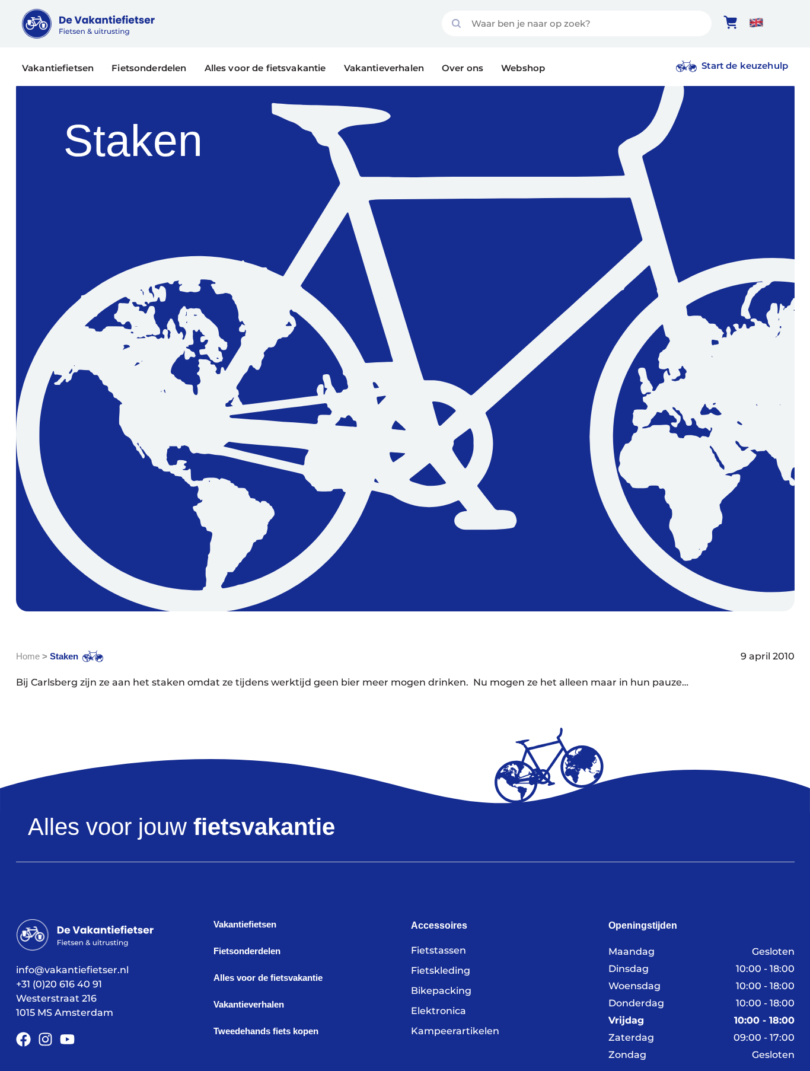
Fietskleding (440, 970)
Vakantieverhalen (384, 68)
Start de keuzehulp (744, 65)
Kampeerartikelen (455, 1031)
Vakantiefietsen (58, 68)
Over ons (462, 68)
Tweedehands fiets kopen (265, 1031)
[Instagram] (45, 1039)
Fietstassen (438, 950)
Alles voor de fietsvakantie (265, 68)
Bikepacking (441, 990)
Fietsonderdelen (148, 68)
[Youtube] (67, 1039)
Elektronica (438, 1010)
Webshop (523, 68)
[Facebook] (23, 1039)
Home (28, 656)
